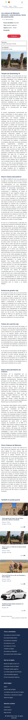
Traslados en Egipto (9, 648)
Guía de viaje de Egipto (10, 689)
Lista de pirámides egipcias (11, 674)
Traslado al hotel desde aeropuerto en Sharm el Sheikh (12, 604)
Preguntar (14, 36)
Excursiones (5, 6)
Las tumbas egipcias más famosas (12, 671)
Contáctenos (7, 707)
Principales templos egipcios (11, 669)
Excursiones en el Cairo (10, 646)
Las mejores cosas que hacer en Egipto (14, 692)
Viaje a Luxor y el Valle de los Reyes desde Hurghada (14, 547)
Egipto (10, 6)
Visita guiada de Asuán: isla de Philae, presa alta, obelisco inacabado (12, 519)
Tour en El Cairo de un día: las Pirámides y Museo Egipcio (14, 576)
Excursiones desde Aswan (10, 637)
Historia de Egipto (8, 697)
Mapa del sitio (7, 712)
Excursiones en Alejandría (10, 651)
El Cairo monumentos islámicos (11, 677)
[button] (9, 2)
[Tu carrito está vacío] (6, 2)
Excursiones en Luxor (9, 643)
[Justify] (22, 2)
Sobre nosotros (8, 709)
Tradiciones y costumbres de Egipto (13, 694)
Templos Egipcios (17, 6)
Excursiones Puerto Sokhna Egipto (12, 654)
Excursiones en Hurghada (10, 640)
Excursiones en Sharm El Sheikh (12, 635)
